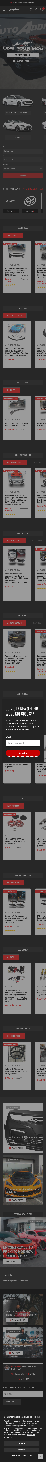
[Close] (41, 702)
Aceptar (22, 1443)
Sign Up (23, 753)
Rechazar (21, 1450)
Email (8, 737)
